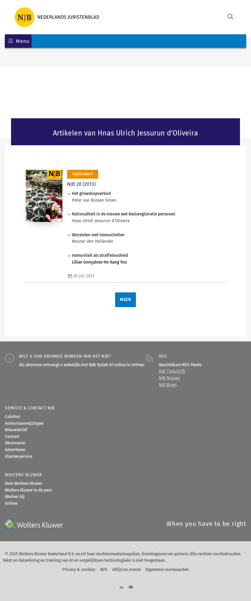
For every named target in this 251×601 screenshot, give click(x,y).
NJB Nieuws (169, 378)
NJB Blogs (168, 384)
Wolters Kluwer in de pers (28, 490)
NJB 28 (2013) (81, 184)
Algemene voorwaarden (167, 569)
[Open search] (230, 17)
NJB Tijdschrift (172, 371)
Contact (12, 436)
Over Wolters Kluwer (23, 483)
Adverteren (15, 449)
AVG (103, 569)
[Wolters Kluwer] (57, 17)
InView (11, 503)
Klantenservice (18, 456)
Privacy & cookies (78, 569)
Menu (22, 41)
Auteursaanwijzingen (24, 423)
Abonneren (15, 443)
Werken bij (14, 496)
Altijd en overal (126, 569)
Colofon (12, 416)
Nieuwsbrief (16, 430)
